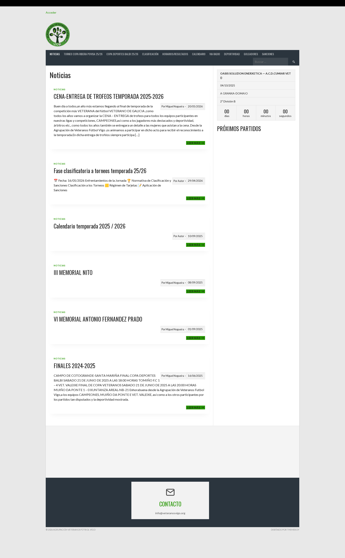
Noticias (55, 54)
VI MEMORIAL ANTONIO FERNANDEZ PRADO (98, 319)
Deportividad (232, 54)
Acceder (51, 12)
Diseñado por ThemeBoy (285, 529)
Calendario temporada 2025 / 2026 (89, 226)
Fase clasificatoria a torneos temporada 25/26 (100, 171)
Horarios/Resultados (175, 54)
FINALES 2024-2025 (74, 366)
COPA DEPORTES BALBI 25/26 (122, 54)
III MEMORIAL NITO (73, 272)
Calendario (198, 54)
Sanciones (268, 54)
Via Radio (214, 54)
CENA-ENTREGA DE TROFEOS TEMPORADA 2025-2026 (109, 96)
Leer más (196, 143)
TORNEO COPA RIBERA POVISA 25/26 (83, 54)
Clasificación (150, 54)
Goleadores (251, 54)
